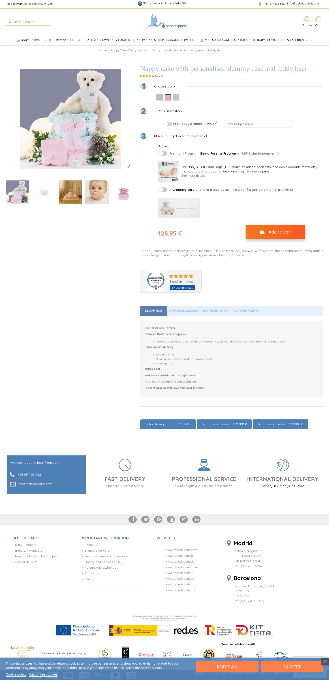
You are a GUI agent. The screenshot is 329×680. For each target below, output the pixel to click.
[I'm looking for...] (10, 22)
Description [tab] (153, 310)
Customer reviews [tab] (245, 310)
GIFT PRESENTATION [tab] (215, 310)
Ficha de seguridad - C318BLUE (280, 424)
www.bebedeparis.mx (180, 590)
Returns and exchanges (101, 567)
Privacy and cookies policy (103, 562)
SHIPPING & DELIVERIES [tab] (183, 310)
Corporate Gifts (26, 562)
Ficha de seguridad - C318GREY (168, 424)
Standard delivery (97, 550)
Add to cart (280, 232)
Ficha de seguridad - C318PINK (224, 424)
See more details (193, 175)
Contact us (92, 573)
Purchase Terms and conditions (106, 556)
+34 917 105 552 (274, 3)
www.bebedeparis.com (181, 550)
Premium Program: (224, 153)
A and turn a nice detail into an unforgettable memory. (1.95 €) (231, 190)
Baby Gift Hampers (28, 550)
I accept (292, 666)
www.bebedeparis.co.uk (182, 567)
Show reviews (182, 287)
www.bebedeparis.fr (179, 555)
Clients (89, 579)
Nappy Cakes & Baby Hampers (36, 556)
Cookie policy (16, 674)
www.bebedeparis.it (178, 573)
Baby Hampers (25, 544)
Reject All (227, 666)
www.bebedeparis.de (179, 561)
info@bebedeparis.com (304, 3)
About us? (91, 544)
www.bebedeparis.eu (179, 578)
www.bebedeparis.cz (179, 584)
